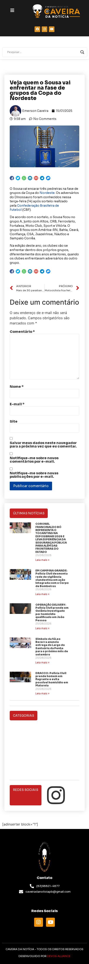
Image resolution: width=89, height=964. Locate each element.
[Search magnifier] (82, 52)
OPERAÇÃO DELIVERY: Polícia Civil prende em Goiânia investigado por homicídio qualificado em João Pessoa (51, 612)
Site (13, 421)
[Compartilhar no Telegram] (42, 178)
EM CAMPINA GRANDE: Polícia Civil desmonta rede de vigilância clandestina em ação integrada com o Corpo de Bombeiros (52, 578)
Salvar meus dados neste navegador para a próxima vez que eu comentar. (43, 444)
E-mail (17, 404)
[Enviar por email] (30, 178)
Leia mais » (42, 560)
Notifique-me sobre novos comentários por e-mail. (34, 459)
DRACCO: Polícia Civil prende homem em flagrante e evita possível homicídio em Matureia (51, 679)
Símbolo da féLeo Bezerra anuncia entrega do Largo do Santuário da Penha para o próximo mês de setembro (51, 646)
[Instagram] (56, 795)
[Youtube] (50, 922)
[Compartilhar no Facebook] (12, 178)
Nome (17, 386)
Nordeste (47, 193)
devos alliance (58, 956)
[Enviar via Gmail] (36, 178)
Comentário (22, 331)
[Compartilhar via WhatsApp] (24, 178)
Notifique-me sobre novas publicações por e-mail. (34, 475)
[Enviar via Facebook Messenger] (48, 178)
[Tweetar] (18, 178)
